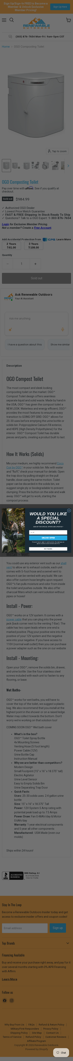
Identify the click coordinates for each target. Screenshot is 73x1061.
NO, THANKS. (48, 549)
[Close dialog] (68, 510)
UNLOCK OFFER (48, 538)
